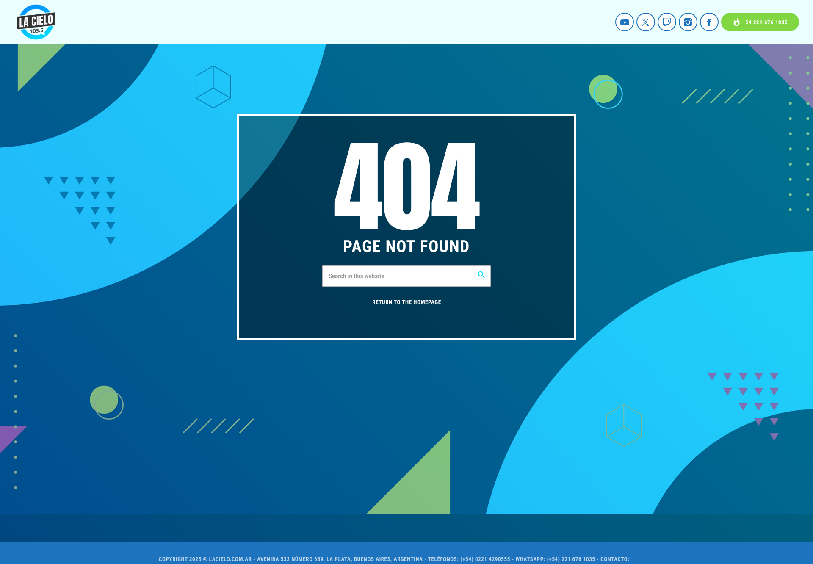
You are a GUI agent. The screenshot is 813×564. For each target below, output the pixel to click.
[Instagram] (688, 22)
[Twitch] (667, 22)
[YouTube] (624, 22)
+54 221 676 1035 (760, 22)
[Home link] (36, 22)
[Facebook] (709, 22)
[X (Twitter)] (645, 22)
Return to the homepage (406, 302)
